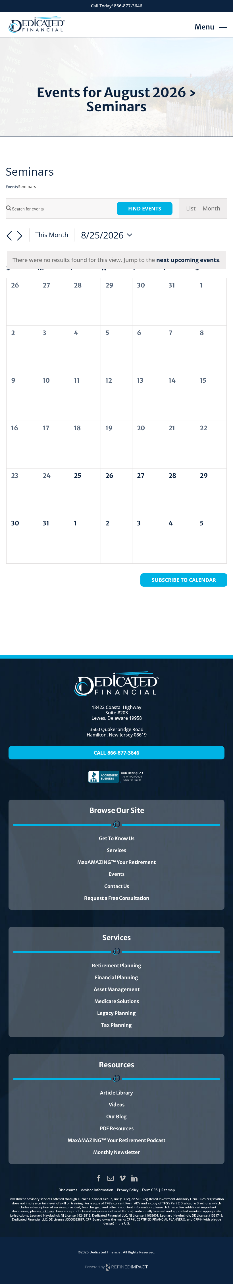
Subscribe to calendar (184, 580)
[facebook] (98, 1178)
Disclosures (68, 1189)
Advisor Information (97, 1189)
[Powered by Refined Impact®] (116, 1265)
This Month (51, 234)
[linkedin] (134, 1178)
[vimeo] (122, 1178)
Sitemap (168, 1189)
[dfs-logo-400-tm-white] (116, 674)
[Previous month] (9, 236)
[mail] (110, 1178)
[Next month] (19, 236)
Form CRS (150, 1189)
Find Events (144, 208)
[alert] (116, 260)
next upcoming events (187, 260)
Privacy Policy (127, 1189)
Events (12, 186)
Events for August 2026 (111, 92)
